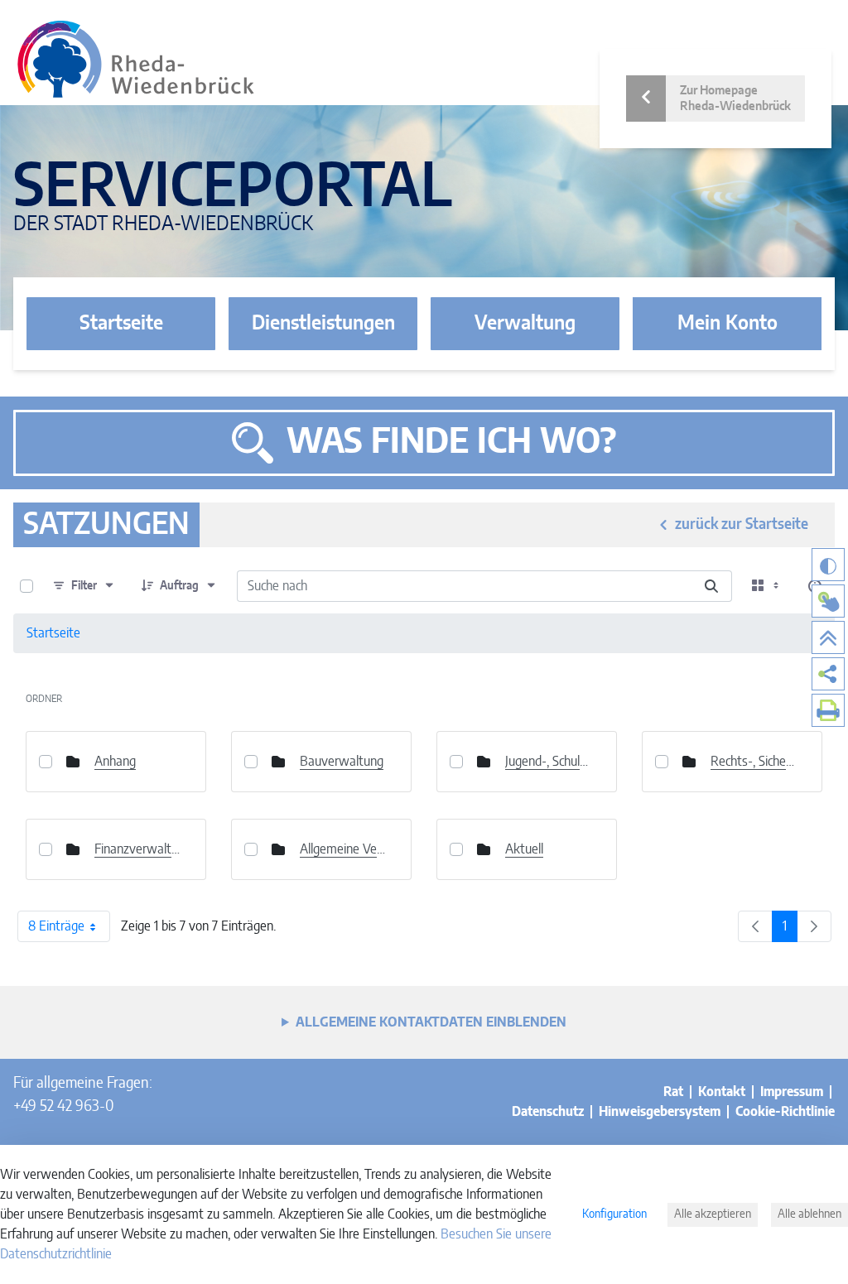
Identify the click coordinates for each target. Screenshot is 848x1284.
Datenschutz (548, 1111)
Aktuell (524, 849)
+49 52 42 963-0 (63, 1106)
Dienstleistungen (323, 324)
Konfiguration (614, 1214)
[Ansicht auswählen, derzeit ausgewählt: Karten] (766, 586)
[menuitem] (828, 673)
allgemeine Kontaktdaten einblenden (431, 1022)
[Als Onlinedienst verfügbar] (828, 601)
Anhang (115, 761)
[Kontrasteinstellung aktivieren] (828, 564)
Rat (673, 1092)
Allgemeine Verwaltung (343, 849)
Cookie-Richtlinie (785, 1111)
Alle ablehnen (809, 1214)
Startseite (121, 324)
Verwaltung (525, 324)
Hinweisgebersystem (659, 1111)
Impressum (791, 1092)
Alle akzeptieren (712, 1214)
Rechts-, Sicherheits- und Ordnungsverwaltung (754, 761)
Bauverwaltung (341, 761)
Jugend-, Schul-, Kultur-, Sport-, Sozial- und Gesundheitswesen (548, 761)
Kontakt (721, 1092)
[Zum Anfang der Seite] (828, 637)
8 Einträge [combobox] (56, 926)
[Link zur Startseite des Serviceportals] (136, 59)
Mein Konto (727, 324)
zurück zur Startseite (741, 524)
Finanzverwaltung (137, 849)
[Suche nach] (711, 586)
